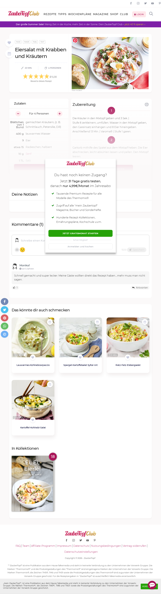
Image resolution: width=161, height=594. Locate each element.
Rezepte (50, 14)
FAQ (18, 545)
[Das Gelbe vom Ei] (33, 483)
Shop (114, 14)
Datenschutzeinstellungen (81, 551)
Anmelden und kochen (81, 246)
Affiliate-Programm (43, 545)
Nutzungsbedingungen (106, 545)
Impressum (64, 545)
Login (140, 14)
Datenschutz (81, 545)
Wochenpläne (80, 14)
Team (25, 545)
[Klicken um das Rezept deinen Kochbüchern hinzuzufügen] (33, 357)
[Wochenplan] (9, 54)
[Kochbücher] (9, 42)
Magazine (101, 14)
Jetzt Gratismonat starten (80, 233)
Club (124, 14)
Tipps (62, 14)
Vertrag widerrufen (134, 545)
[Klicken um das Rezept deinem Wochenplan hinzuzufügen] (50, 322)
